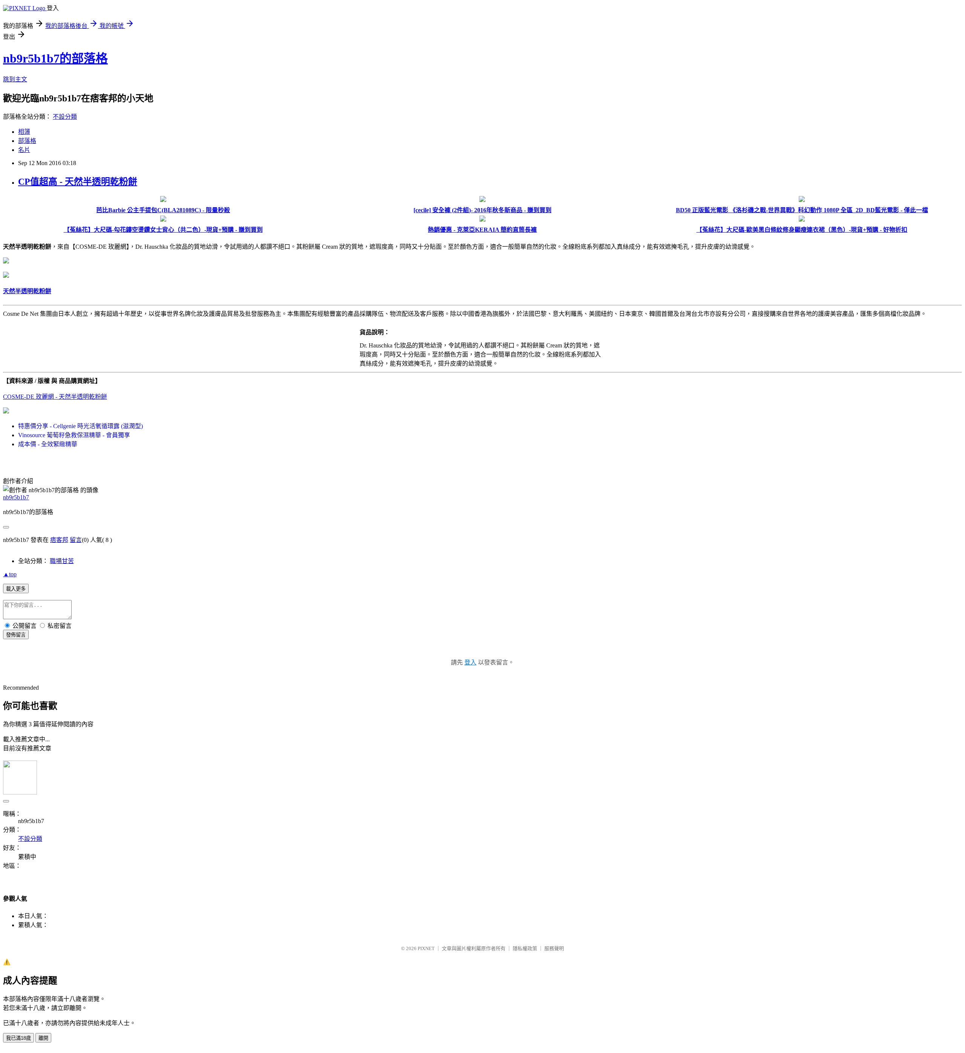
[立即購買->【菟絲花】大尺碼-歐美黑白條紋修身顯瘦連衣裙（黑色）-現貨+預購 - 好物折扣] (802, 219)
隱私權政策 (525, 948)
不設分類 (65, 116)
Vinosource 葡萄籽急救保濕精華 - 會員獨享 (74, 435)
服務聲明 (554, 948)
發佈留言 (16, 635)
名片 (24, 150)
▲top (10, 574)
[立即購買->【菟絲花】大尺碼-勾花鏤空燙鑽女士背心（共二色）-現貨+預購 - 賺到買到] (163, 219)
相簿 (24, 132)
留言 (76, 540)
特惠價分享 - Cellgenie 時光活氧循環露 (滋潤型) (80, 426)
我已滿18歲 (18, 1038)
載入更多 (16, 589)
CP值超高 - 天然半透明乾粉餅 (77, 182)
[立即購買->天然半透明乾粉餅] (6, 261)
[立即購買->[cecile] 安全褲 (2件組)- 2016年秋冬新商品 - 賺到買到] (482, 200)
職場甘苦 (62, 561)
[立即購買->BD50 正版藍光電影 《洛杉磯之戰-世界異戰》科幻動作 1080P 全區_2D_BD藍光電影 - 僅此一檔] (802, 200)
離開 (43, 1038)
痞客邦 (59, 540)
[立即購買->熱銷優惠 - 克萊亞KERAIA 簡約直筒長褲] (482, 219)
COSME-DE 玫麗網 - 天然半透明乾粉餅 (55, 396)
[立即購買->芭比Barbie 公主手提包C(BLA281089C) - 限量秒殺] (163, 200)
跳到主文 (15, 79)
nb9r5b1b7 (16, 497)
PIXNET (426, 948)
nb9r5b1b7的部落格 (55, 58)
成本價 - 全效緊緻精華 (47, 444)
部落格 (27, 141)
